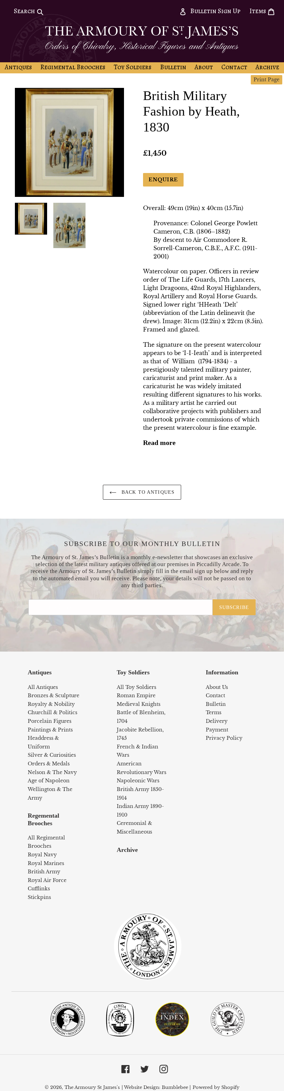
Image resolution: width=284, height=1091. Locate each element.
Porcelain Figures (49, 721)
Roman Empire (136, 695)
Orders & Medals (49, 764)
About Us (217, 687)
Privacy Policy (224, 738)
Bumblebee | (176, 1087)
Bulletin (216, 704)
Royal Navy (42, 855)
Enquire (163, 179)
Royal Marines (46, 863)
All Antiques (43, 687)
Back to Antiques (147, 492)
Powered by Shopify (216, 1087)
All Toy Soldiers (136, 687)
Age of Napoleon (49, 781)
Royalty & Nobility (51, 704)
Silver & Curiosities (52, 755)
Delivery (217, 721)
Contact (215, 695)
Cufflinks (39, 888)
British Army (44, 872)
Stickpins (39, 897)
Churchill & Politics (52, 712)
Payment (217, 730)
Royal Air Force (47, 880)
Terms (213, 712)
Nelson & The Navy (52, 772)
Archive (127, 849)
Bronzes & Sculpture (53, 695)
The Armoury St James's (92, 1087)
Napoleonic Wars (138, 781)
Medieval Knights (138, 704)
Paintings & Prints (50, 730)
